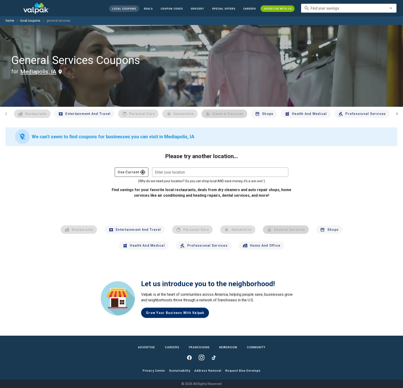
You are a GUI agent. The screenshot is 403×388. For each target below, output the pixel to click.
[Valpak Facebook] (189, 357)
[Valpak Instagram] (201, 357)
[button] (223, 8)
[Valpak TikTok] (213, 357)
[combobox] (348, 8)
